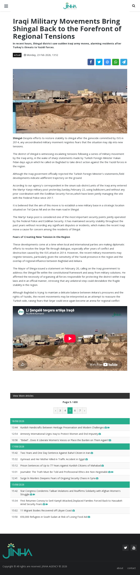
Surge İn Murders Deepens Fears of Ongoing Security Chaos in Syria (57, 478)
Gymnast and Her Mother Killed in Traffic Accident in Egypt (52, 459)
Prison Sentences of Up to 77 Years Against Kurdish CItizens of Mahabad (60, 465)
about (120, 568)
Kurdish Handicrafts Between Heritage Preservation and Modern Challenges (62, 427)
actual (17, 55)
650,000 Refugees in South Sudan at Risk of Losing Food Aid (53, 516)
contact (131, 568)
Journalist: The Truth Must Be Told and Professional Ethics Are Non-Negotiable (64, 471)
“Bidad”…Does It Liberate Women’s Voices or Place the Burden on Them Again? (64, 440)
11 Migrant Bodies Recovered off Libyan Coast (46, 510)
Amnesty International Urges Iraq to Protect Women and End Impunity (59, 433)
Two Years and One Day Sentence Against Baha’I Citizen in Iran (55, 452)
